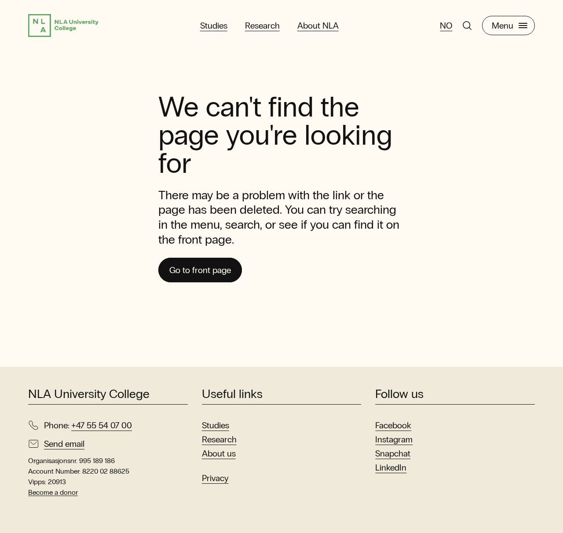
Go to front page (200, 270)
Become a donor (53, 492)
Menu (502, 25)
